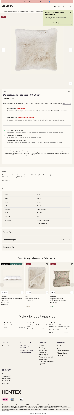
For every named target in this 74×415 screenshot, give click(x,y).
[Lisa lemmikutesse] (70, 83)
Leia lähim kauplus (8, 381)
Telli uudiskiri (6, 376)
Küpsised (42, 364)
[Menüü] (70, 6)
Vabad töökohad (62, 353)
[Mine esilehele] (7, 6)
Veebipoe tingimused (46, 357)
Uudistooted (6, 378)
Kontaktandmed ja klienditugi (45, 347)
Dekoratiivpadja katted (42, 11)
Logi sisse (5, 383)
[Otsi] (55, 6)
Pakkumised (6, 374)
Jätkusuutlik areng (63, 351)
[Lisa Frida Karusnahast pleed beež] (47, 292)
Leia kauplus (43, 350)
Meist (58, 348)
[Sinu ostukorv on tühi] (67, 6)
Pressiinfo (60, 355)
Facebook (5, 346)
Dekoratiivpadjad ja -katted (27, 11)
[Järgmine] (70, 50)
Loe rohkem (67, 103)
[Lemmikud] (63, 6)
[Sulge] (70, 12)
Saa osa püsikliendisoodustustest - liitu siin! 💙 (37, 1)
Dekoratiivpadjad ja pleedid (10, 11)
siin (35, 155)
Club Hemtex (61, 346)
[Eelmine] (3, 50)
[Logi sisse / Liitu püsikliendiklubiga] (59, 6)
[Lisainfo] (13, 99)
